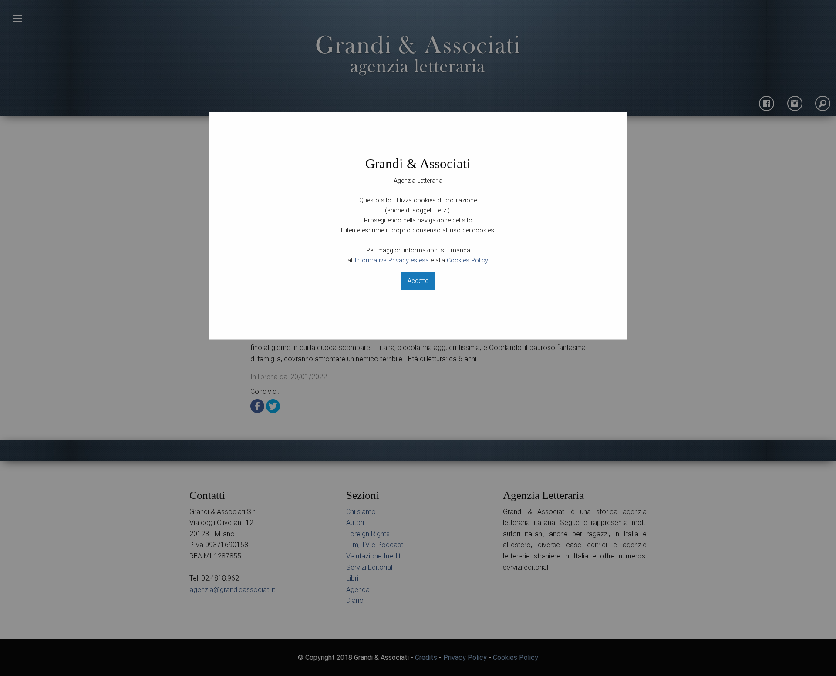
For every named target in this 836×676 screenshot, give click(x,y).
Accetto (418, 281)
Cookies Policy (467, 260)
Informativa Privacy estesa (392, 260)
